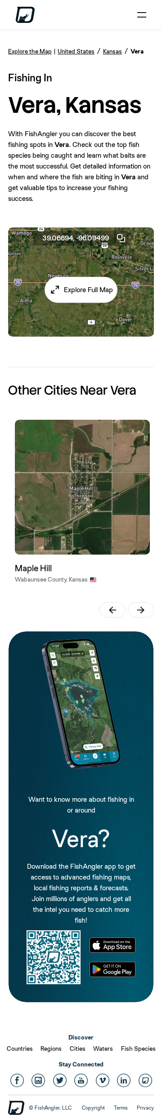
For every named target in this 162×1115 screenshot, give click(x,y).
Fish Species (138, 1048)
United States (76, 51)
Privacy (145, 1107)
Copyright (93, 1107)
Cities (78, 1048)
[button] (81, 290)
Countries (20, 1048)
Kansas (112, 51)
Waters (103, 1048)
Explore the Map (30, 51)
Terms (121, 1107)
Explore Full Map (88, 289)
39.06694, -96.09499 (75, 238)
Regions (51, 1048)
